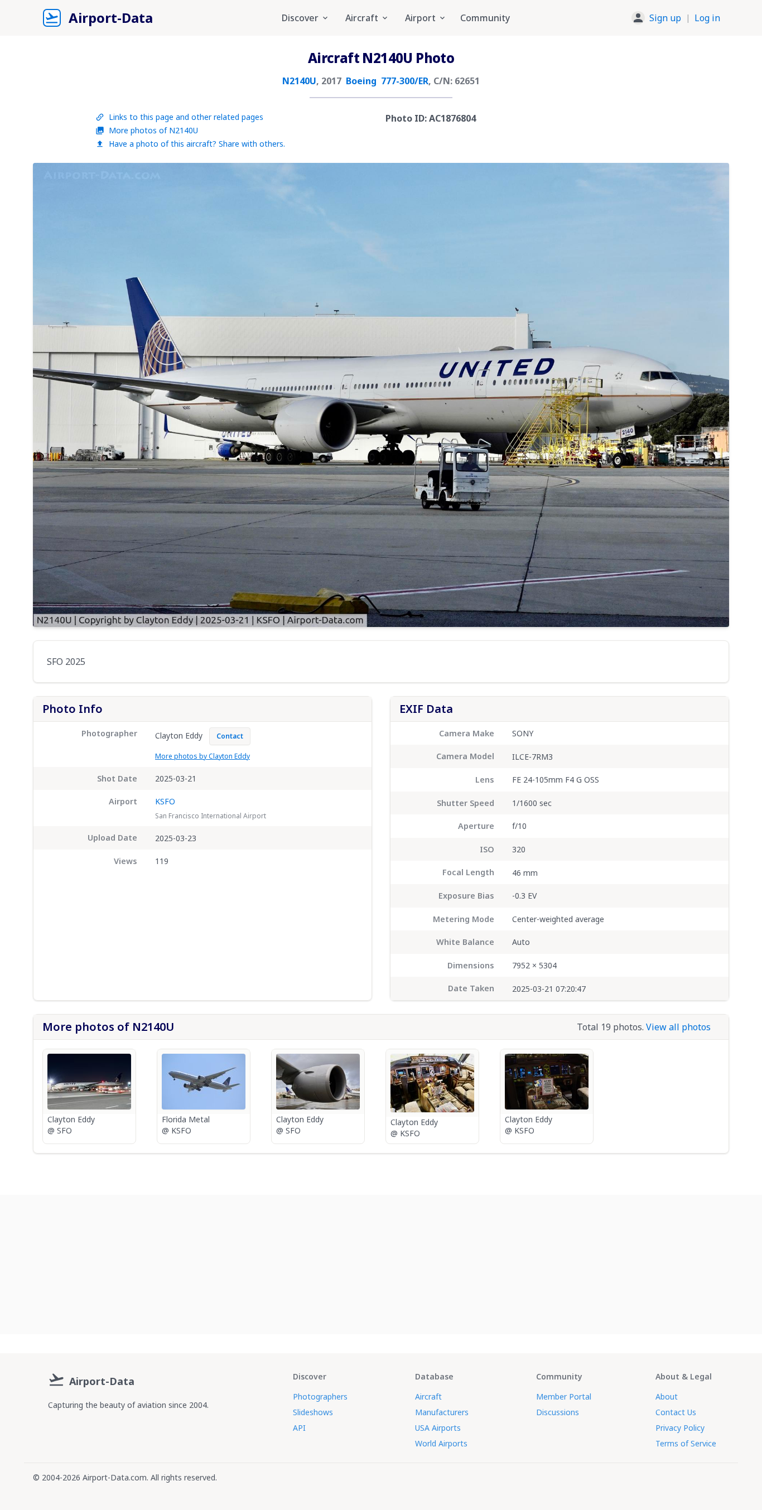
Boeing (361, 81)
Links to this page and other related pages (186, 117)
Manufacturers (442, 1412)
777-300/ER (404, 81)
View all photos (678, 1027)
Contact (229, 736)
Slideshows (313, 1412)
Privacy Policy (680, 1427)
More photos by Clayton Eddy (202, 756)
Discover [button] (300, 18)
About (666, 1396)
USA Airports (438, 1427)
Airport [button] (420, 18)
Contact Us (675, 1412)
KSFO (165, 801)
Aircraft (428, 1396)
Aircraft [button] (361, 18)
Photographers (320, 1396)
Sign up (665, 18)
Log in (707, 18)
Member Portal (563, 1396)
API (299, 1427)
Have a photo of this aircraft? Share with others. (197, 143)
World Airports (441, 1443)
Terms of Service (685, 1443)
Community (485, 18)
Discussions (557, 1412)
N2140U (299, 81)
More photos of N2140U (153, 130)
